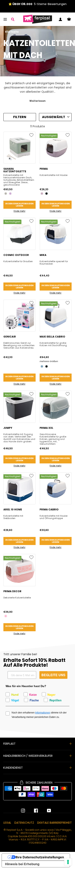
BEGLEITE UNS (53, 675)
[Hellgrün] (5, 193)
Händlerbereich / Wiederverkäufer (28, 756)
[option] (37, 4)
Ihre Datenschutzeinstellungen (40, 857)
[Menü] (5, 19)
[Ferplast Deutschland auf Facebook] (33, 810)
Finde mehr (19, 211)
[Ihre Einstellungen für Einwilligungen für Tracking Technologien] (68, 862)
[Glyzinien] (41, 193)
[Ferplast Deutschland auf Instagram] (23, 810)
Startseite (12, 32)
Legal (7, 823)
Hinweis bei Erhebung (22, 864)
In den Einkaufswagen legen (19, 204)
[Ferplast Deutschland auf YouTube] (46, 810)
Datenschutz (24, 823)
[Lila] (10, 193)
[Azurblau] (41, 366)
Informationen (42, 712)
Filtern (19, 117)
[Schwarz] (46, 193)
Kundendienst (13, 768)
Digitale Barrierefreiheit (54, 823)
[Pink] (5, 616)
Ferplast (9, 744)
